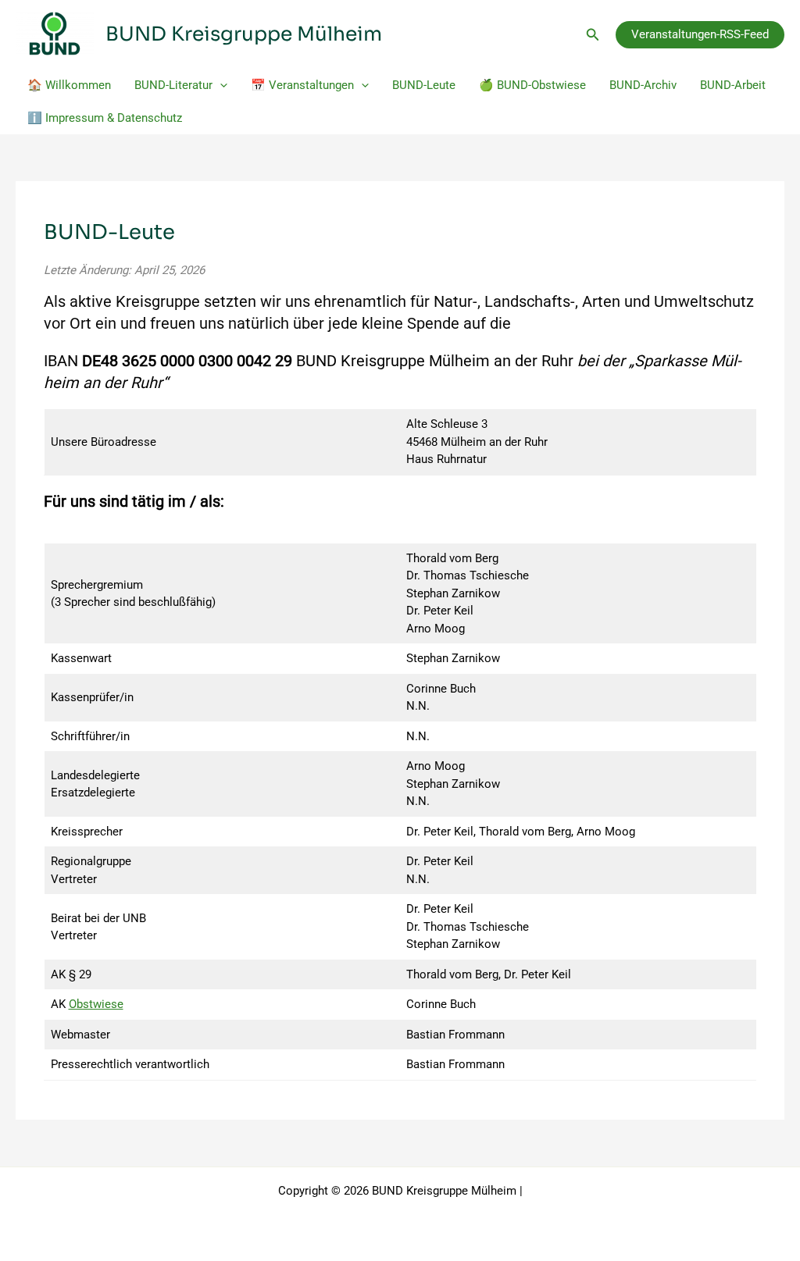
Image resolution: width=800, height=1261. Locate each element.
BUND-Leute (423, 85)
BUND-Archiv (643, 85)
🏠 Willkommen (69, 85)
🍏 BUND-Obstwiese (532, 85)
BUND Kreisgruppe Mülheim (243, 34)
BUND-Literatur (173, 85)
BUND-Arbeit (733, 85)
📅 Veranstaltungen (302, 85)
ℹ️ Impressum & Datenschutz (104, 118)
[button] (593, 35)
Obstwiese (96, 1004)
